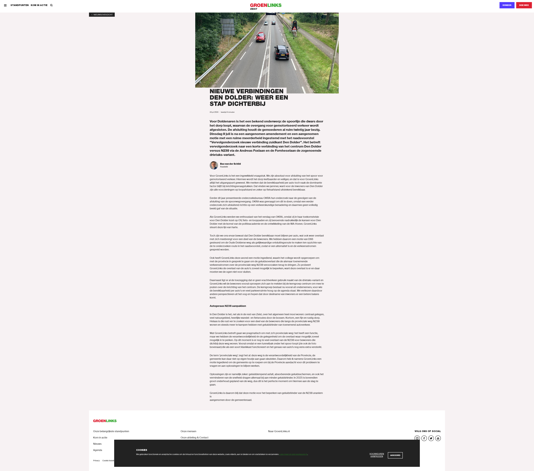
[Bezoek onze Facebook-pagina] (424, 438)
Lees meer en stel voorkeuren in (293, 454)
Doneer (507, 5)
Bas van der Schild (230, 163)
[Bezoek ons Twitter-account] (431, 438)
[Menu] (5, 5)
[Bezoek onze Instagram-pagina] (417, 438)
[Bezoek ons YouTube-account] (438, 438)
